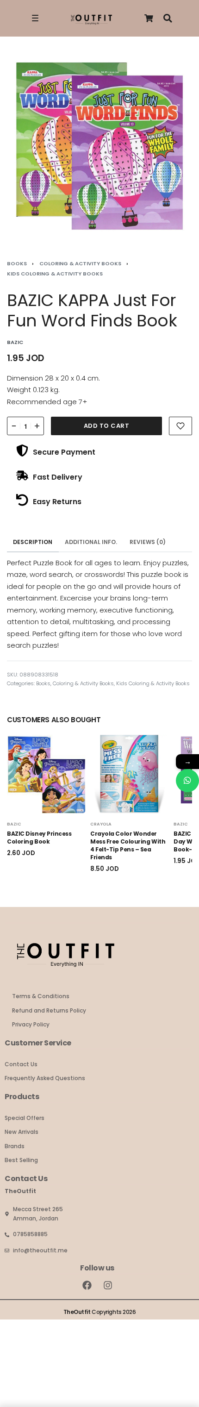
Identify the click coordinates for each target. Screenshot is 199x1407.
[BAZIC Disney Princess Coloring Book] (46, 774)
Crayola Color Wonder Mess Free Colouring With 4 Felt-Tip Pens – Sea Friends (127, 845)
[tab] (33, 542)
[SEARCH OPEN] (168, 18)
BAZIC (14, 824)
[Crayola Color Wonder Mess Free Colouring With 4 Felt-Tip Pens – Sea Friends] (129, 774)
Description (32, 542)
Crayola (101, 824)
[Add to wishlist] (180, 426)
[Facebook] (87, 1285)
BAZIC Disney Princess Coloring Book (39, 837)
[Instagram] (108, 1285)
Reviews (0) (148, 542)
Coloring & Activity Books (80, 263)
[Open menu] (35, 18)
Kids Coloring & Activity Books (55, 273)
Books (17, 263)
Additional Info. (91, 542)
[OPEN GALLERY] (99, 145)
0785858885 (30, 1234)
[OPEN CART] (149, 18)
